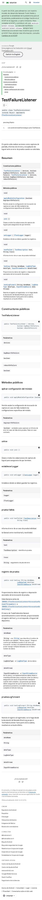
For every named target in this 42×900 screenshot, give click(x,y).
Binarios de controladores (10, 826)
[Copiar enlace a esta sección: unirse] (9, 441)
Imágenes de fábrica (8, 823)
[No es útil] (20, 67)
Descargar (5, 817)
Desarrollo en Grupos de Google (12, 852)
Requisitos (5, 813)
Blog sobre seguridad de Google (12, 845)
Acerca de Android (8, 888)
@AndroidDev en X (8, 839)
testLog (7, 266)
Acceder (36, 2)
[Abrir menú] (3, 2)
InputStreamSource (19, 268)
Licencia (34, 888)
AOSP (3, 63)
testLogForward (10, 285)
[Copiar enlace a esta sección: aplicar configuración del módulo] (34, 389)
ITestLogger (19, 235)
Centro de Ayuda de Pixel (10, 867)
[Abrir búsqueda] (26, 2)
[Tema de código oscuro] (39, 321)
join (5, 219)
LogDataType (31, 266)
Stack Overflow (7, 877)
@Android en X (6, 835)
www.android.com (8, 870)
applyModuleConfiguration (14, 198)
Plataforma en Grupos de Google (12, 848)
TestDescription (21, 250)
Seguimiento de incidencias (11, 880)
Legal (27, 888)
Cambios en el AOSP (9, 36)
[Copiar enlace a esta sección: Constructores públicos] (32, 309)
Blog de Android (7, 842)
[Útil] (17, 67)
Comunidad (20, 888)
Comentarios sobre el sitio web (22, 891)
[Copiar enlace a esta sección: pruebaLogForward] (22, 697)
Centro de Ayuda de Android (11, 864)
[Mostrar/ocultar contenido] (15, 72)
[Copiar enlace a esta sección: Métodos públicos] (25, 382)
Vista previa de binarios (9, 820)
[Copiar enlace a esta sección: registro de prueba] (21, 572)
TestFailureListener (12, 171)
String (16, 638)
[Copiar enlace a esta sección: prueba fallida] (16, 510)
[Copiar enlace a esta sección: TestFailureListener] (21, 315)
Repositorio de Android (9, 810)
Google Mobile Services (9, 874)
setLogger (8, 235)
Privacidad (6, 891)
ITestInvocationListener (12, 115)
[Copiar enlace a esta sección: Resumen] (15, 158)
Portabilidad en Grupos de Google (13, 855)
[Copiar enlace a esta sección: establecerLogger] (20, 466)
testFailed (8, 250)
